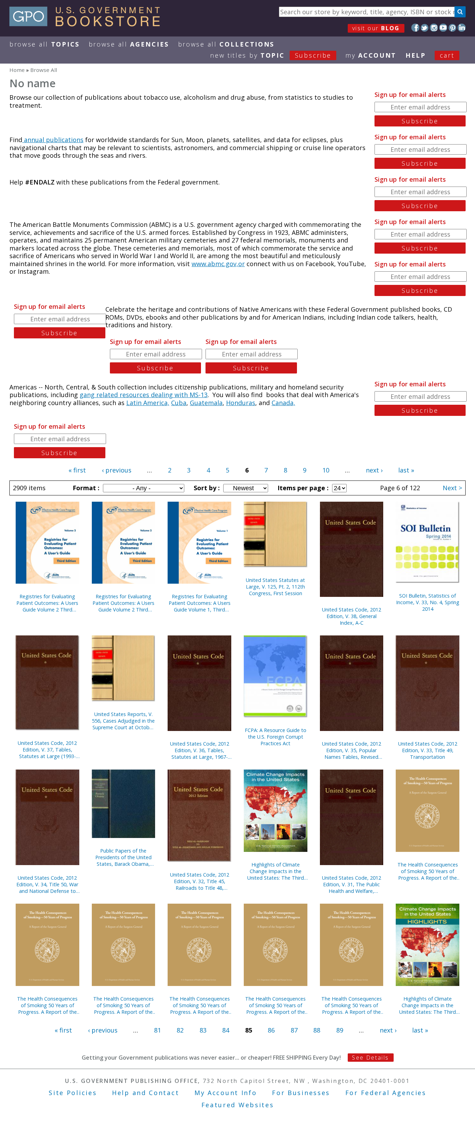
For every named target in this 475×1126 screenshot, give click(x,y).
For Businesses (301, 1092)
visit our (376, 28)
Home (17, 69)
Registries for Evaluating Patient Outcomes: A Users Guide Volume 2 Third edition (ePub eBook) (47, 603)
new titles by (270, 55)
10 (325, 470)
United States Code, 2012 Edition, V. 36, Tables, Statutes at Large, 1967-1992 (199, 750)
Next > (452, 488)
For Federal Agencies (385, 1092)
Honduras (240, 402)
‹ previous (116, 470)
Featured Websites (237, 1105)
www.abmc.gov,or (218, 264)
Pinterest (453, 28)
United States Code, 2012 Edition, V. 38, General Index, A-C (351, 616)
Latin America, (147, 402)
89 (339, 1030)
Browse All (44, 44)
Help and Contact (145, 1092)
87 (294, 1030)
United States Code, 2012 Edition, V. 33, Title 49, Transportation (427, 750)
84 (225, 1030)
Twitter (425, 28)
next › (374, 470)
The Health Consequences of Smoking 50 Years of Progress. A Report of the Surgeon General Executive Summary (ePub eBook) (351, 1005)
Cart (447, 55)
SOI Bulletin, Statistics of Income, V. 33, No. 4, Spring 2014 (427, 602)
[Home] (87, 24)
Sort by (206, 488)
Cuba (178, 402)
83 (203, 1030)
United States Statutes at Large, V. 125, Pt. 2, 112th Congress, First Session (275, 587)
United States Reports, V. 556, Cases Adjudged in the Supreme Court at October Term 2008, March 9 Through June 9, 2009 (123, 721)
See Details (370, 1057)
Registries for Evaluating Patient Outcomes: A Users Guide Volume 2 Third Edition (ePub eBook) (123, 603)
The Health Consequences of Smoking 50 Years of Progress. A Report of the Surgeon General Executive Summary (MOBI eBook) (47, 1005)
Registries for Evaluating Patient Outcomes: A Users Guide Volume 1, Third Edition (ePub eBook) (200, 603)
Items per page (302, 488)
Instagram (434, 28)
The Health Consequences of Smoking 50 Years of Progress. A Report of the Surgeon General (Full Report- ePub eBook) (275, 1005)
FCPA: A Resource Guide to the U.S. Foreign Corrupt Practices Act (275, 737)
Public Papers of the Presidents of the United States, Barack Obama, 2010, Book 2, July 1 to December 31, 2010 (123, 857)
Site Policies (73, 1092)
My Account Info (225, 1092)
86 (271, 1030)
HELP (415, 55)
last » (406, 470)
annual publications (52, 139)
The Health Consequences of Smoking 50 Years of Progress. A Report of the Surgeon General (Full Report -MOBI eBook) (123, 1005)
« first (77, 470)
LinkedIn (462, 28)
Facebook (415, 28)
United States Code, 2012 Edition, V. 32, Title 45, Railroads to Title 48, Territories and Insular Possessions (199, 881)
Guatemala (206, 402)
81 (157, 1030)
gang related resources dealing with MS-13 (144, 395)
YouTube (443, 28)
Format (85, 488)
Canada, (283, 402)
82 (180, 1030)
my (370, 55)
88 (316, 1030)
